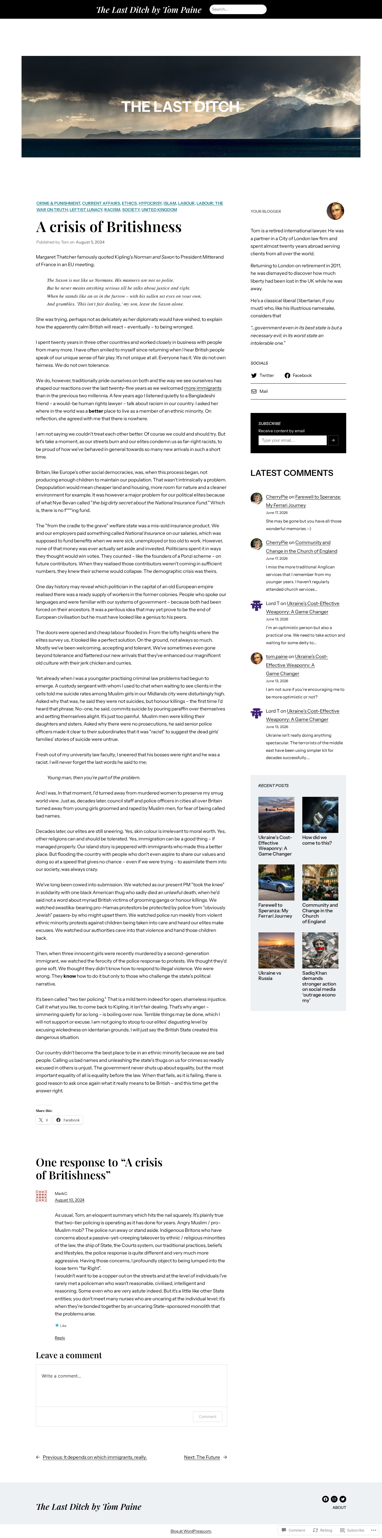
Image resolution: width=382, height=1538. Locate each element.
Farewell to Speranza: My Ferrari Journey (275, 911)
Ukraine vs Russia (269, 975)
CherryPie (277, 497)
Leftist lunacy (86, 209)
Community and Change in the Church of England (320, 913)
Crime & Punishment (58, 203)
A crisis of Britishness (109, 226)
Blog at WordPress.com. (191, 1531)
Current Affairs (101, 203)
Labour (186, 203)
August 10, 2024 (69, 1199)
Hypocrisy (150, 203)
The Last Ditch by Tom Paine (149, 9)
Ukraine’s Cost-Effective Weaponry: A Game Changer (297, 665)
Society (131, 209)
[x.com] (342, 1499)
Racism (112, 209)
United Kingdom (159, 209)
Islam (170, 203)
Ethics (129, 203)
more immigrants (202, 388)
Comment (207, 1416)
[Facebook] (325, 1499)
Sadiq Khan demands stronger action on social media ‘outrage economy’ (319, 986)
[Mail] (334, 1499)
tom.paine (277, 656)
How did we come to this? (317, 840)
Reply (60, 1337)
